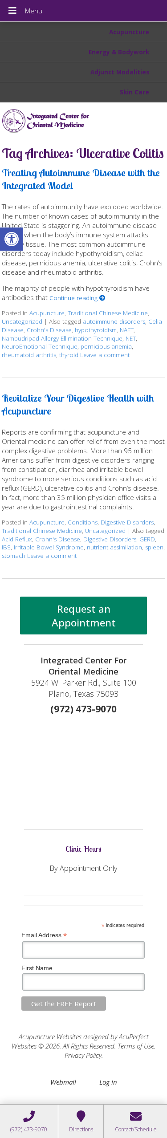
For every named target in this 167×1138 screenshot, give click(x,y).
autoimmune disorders (114, 321)
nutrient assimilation (114, 547)
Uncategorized (22, 321)
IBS (6, 547)
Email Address (44, 935)
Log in (108, 1081)
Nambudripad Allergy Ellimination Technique (62, 338)
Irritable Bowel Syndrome (49, 547)
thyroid (68, 355)
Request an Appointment (84, 616)
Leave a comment (105, 355)
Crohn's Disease (49, 330)
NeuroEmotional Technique (39, 346)
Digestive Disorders (127, 522)
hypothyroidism (96, 330)
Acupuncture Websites (50, 1036)
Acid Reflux (17, 539)
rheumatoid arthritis (29, 355)
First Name (37, 967)
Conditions (83, 522)
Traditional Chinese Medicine (108, 313)
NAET (127, 330)
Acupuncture (129, 32)
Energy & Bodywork (119, 52)
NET (131, 338)
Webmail (63, 1081)
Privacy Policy (83, 1055)
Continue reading (74, 298)
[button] (11, 239)
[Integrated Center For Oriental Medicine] (83, 120)
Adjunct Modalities (119, 72)
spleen (154, 547)
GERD (147, 539)
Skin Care (134, 92)
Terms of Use (136, 1045)
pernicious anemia (106, 346)
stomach (13, 556)
